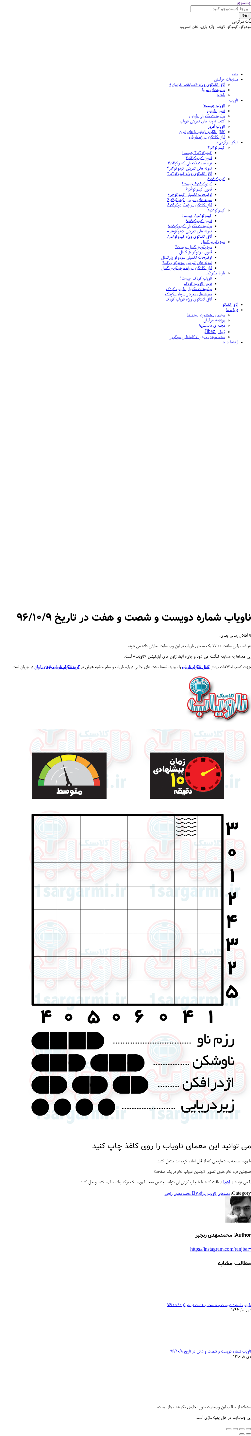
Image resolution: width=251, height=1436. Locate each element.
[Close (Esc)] (248, 1429)
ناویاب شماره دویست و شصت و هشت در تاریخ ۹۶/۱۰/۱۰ (209, 1305)
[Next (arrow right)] (241, 1434)
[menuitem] (235, 74)
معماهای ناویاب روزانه (214, 1193)
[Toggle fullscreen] (235, 1429)
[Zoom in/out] (228, 1429)
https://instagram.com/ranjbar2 (220, 1249)
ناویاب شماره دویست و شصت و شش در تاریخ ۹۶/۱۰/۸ (210, 1351)
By (181, 1193)
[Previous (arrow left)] (248, 1434)
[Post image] (233, 1299)
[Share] (241, 1429)
